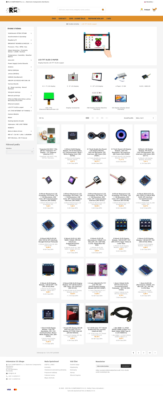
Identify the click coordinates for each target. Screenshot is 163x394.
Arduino (10, 67)
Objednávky (74, 367)
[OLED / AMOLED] (145, 77)
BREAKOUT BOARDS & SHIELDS (18, 43)
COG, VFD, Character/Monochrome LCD (48, 108)
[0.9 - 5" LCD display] (49, 77)
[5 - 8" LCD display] (73, 77)
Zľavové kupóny (75, 375)
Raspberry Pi (12, 40)
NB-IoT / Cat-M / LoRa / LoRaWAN (19, 134)
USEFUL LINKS (49, 364)
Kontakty (48, 367)
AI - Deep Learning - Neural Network (17, 88)
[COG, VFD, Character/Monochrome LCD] (49, 98)
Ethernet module (13, 104)
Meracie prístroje (14, 95)
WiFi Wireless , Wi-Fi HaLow (17, 138)
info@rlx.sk (12, 373)
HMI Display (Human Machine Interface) (97, 108)
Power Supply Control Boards (18, 63)
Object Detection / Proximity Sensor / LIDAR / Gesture (18, 51)
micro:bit (11, 60)
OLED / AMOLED (144, 86)
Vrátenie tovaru (50, 375)
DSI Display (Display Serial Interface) (121, 108)
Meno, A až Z (145, 118)
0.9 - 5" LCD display (48, 86)
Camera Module (13, 114)
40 (150, 353)
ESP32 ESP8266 (13, 70)
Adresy (72, 372)
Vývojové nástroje (14, 92)
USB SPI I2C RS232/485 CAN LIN (19, 80)
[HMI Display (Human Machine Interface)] (97, 98)
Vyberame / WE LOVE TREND (18, 124)
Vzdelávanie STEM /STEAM (17, 33)
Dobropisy (73, 370)
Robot (10, 117)
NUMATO (11, 127)
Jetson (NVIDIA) (13, 73)
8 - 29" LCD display (97, 86)
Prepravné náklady (51, 372)
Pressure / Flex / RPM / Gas (17, 47)
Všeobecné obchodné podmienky (55, 370)
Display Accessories (73, 108)
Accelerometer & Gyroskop (17, 36)
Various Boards (13, 84)
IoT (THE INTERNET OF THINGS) (19, 110)
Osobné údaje (74, 364)
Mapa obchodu (50, 378)
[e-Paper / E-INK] (121, 77)
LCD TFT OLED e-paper (16, 107)
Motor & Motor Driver (15, 131)
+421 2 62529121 (14, 376)
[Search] (103, 10)
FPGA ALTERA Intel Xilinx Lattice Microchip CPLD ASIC (19, 99)
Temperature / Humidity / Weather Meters (20, 55)
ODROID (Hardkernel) (15, 77)
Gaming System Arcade (16, 121)
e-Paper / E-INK (121, 86)
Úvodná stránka (14, 29)
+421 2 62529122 (14, 379)
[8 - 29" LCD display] (97, 77)
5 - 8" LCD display (73, 86)
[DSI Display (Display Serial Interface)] (121, 98)
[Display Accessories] (73, 98)
